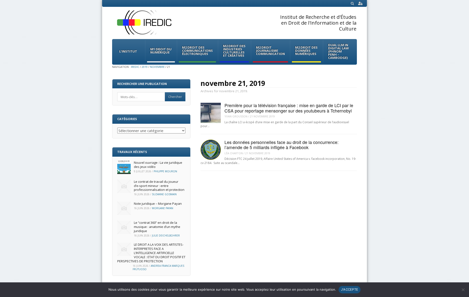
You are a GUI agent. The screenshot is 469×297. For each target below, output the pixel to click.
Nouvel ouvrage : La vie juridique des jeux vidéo (158, 164)
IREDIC (135, 67)
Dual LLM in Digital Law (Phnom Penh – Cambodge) (338, 51)
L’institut (128, 51)
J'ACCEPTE (349, 289)
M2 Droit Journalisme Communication (270, 50)
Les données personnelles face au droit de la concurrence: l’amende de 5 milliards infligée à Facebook (281, 144)
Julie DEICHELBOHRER (166, 235)
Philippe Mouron (165, 171)
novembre (157, 67)
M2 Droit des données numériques (306, 50)
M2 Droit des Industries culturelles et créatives (234, 51)
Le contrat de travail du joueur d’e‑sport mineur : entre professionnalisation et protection (159, 185)
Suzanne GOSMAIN (164, 194)
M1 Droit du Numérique (160, 50)
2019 (145, 67)
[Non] (462, 289)
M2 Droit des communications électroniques (197, 50)
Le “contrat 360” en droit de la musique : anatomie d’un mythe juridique (157, 226)
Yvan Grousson (235, 116)
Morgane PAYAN (162, 208)
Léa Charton (233, 153)
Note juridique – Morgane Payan (158, 203)
